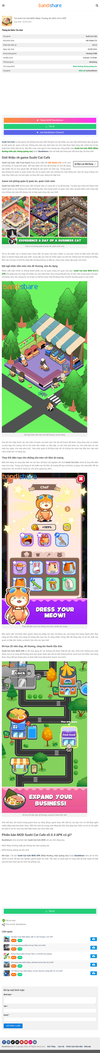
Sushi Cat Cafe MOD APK (29, 855)
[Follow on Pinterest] (22, 1042)
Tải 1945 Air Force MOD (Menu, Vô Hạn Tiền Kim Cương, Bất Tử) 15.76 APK (37, 971)
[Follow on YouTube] (26, 1042)
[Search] (97, 5)
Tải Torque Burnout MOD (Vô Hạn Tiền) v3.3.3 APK (28, 945)
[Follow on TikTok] (13, 1042)
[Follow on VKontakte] (35, 1042)
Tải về (52, 126)
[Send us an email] (17, 1042)
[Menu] (3, 5)
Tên (6, 1006)
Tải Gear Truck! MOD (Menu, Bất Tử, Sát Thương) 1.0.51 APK (32, 937)
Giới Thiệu (51, 1046)
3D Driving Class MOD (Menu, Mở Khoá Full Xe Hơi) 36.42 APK (32, 962)
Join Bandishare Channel (52, 132)
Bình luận (8, 995)
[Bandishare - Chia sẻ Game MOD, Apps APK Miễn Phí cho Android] (50, 5)
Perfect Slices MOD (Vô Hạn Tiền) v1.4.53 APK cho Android (31, 954)
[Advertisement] (50, 94)
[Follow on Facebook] (4, 1042)
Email (6, 1015)
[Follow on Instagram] (8, 1042)
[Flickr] (30, 1042)
